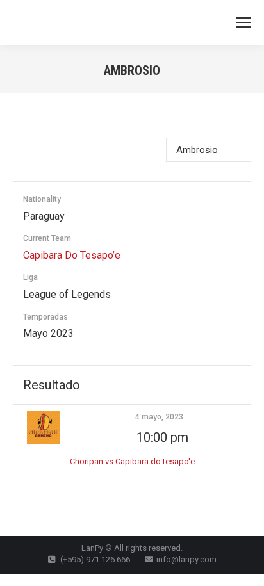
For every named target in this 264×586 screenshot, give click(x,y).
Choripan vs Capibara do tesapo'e (132, 461)
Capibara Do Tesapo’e (71, 255)
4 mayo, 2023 (159, 416)
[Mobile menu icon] (243, 22)
